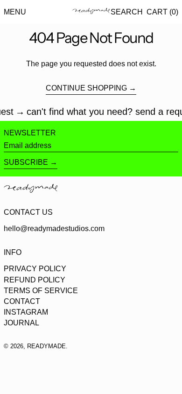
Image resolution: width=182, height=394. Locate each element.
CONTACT (22, 301)
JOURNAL (21, 323)
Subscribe (26, 162)
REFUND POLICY (34, 280)
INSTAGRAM (26, 312)
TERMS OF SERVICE (41, 291)
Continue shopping (86, 88)
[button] (127, 12)
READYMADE (46, 346)
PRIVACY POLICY (35, 269)
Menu (15, 12)
